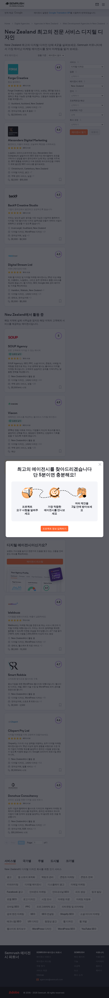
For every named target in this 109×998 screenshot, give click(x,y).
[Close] (100, 464)
